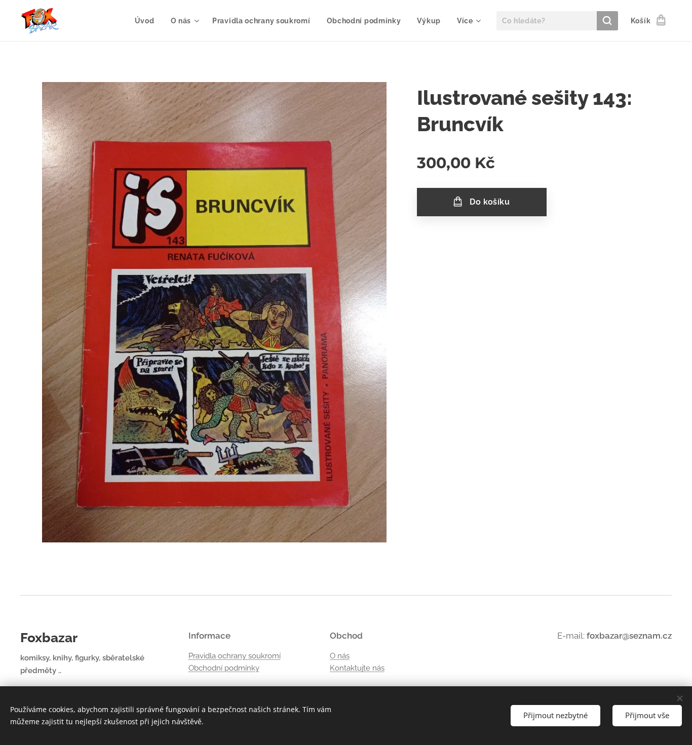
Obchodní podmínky (223, 668)
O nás (340, 655)
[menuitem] (147, 20)
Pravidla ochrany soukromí (234, 655)
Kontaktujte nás (357, 668)
